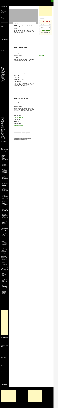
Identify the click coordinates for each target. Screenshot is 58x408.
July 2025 (2, 76)
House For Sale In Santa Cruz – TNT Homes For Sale (4, 207)
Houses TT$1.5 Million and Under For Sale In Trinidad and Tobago (4, 12)
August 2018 (2, 118)
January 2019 (2, 113)
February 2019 (3, 112)
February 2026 (3, 71)
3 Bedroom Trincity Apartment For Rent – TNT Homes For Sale (5, 169)
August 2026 (2, 67)
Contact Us (2, 156)
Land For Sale (16, 23)
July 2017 (2, 131)
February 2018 (3, 124)
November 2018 (3, 115)
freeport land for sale (18, 139)
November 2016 (3, 138)
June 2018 (2, 120)
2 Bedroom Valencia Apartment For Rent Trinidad (4, 275)
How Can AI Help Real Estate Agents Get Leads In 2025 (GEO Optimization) (5, 282)
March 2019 (2, 111)
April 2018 (2, 122)
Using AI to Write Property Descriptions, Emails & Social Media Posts (5, 292)
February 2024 (3, 81)
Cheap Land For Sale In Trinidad (23, 25)
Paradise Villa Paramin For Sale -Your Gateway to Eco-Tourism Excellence (5, 214)
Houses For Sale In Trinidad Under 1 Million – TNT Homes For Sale (4, 226)
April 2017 (2, 133)
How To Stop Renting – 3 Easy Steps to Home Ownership (4, 18)
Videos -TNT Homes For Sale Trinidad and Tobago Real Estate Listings (4, 270)
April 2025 (2, 77)
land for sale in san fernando (18, 125)
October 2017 (2, 128)
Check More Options (4, 384)
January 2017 (2, 136)
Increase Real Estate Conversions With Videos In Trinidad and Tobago (4, 235)
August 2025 (2, 75)
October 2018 (2, 116)
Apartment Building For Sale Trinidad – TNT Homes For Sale (5, 278)
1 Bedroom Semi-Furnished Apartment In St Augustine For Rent (5, 160)
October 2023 (2, 84)
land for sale (24, 139)
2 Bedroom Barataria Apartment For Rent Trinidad (4, 273)
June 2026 (2, 68)
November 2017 (3, 127)
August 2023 (2, 85)
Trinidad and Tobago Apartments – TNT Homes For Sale (4, 10)
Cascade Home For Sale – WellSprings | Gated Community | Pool (5, 195)
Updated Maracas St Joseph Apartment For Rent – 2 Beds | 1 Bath (5, 186)
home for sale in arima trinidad (18, 117)
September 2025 (3, 74)
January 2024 (2, 82)
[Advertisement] (45, 10)
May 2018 (2, 121)
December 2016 (3, 137)
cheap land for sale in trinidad (26, 138)
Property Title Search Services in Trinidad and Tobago (4, 264)
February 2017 (3, 135)
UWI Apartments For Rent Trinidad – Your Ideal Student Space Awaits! (5, 189)
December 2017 (3, 126)
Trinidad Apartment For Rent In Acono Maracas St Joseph (5, 184)
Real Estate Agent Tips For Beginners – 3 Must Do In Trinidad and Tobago (4, 254)
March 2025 (2, 78)
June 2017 (2, 132)
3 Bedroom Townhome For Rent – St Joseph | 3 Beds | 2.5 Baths (5, 166)
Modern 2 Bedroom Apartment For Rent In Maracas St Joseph (4, 177)
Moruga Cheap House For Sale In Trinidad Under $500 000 (5, 211)
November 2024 (3, 79)
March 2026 (2, 70)
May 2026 (2, 69)
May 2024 (2, 80)
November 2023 (3, 83)
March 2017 (2, 134)
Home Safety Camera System (4, 39)
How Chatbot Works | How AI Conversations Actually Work (5, 285)
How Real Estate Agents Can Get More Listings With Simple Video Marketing (5, 287)
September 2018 (3, 117)
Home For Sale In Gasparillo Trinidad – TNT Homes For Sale (5, 201)
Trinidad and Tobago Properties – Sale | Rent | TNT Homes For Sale (4, 262)
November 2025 (3, 73)
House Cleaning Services (4, 304)
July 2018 (2, 119)
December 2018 (3, 114)
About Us (2, 148)
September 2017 (3, 129)
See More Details (41, 55)
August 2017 (2, 130)
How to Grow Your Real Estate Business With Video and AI (4, 229)
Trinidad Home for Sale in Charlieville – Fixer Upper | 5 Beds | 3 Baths (5, 222)
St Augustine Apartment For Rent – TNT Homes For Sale (5, 179)
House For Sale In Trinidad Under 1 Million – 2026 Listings (4, 7)
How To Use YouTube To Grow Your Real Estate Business (4, 231)
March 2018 (2, 123)
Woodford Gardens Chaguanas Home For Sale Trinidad (5, 294)
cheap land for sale (18, 138)
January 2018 (2, 125)
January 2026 (2, 72)
